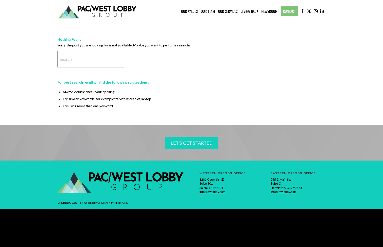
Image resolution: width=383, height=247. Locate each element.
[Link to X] (309, 11)
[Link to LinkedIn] (322, 11)
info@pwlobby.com (212, 191)
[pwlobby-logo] (97, 11)
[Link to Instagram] (315, 11)
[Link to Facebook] (302, 11)
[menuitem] (189, 11)
